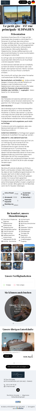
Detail (7, 356)
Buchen (17, 311)
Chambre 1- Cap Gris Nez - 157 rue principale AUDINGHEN (16, 349)
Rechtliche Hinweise (13, 395)
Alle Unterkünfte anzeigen (17, 367)
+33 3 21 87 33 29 (11, 385)
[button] (13, 323)
